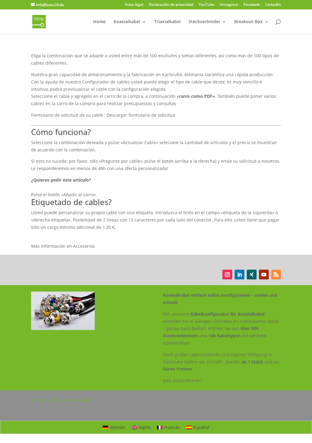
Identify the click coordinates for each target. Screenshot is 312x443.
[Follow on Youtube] (264, 274)
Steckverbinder (204, 21)
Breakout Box (248, 21)
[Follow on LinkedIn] (239, 274)
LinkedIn (273, 5)
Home (99, 21)
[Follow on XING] (252, 274)
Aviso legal (134, 5)
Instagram (229, 5)
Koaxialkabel (127, 21)
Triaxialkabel (167, 21)
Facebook (251, 5)
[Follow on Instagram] (227, 274)
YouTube (206, 5)
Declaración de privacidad (171, 5)
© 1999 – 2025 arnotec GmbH (61, 400)
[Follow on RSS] (276, 274)
